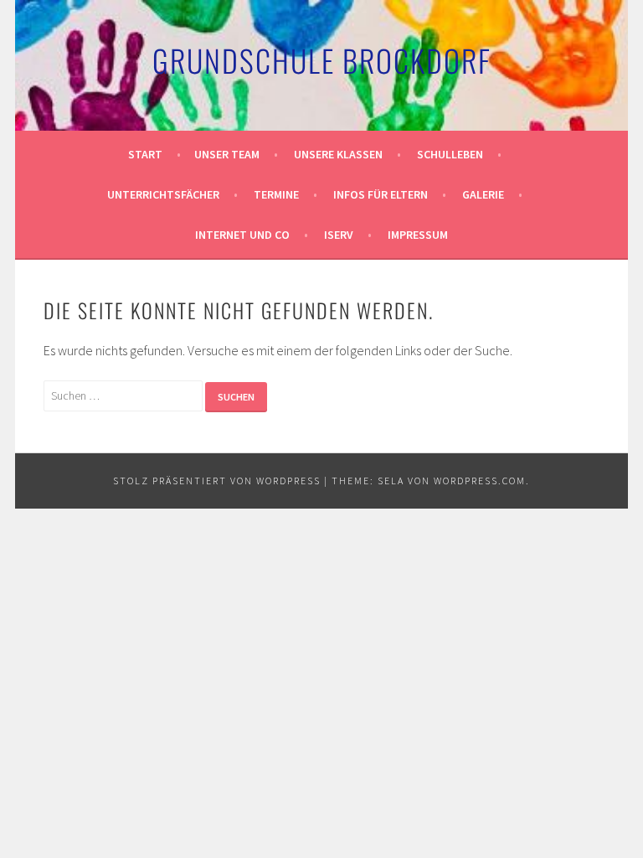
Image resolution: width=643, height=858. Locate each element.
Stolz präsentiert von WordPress (217, 480)
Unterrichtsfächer (163, 194)
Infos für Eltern (380, 194)
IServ (338, 234)
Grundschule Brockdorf (321, 60)
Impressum (418, 234)
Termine (276, 194)
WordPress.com (480, 480)
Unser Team (227, 154)
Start (145, 154)
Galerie (483, 194)
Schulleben (450, 154)
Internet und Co (242, 234)
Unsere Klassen (338, 154)
